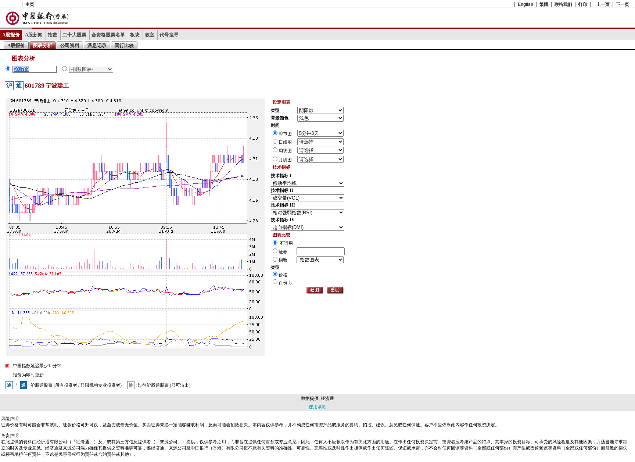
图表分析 (42, 45)
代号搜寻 (169, 34)
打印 (582, 4)
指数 (52, 34)
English (525, 4)
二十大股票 (74, 34)
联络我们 (563, 4)
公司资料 (69, 45)
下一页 (622, 4)
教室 (149, 34)
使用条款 (317, 406)
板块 (135, 34)
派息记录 (97, 45)
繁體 (543, 4)
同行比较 (124, 45)
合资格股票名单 (108, 34)
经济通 (327, 398)
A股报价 (11, 34)
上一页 (603, 4)
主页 (29, 4)
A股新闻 (34, 34)
